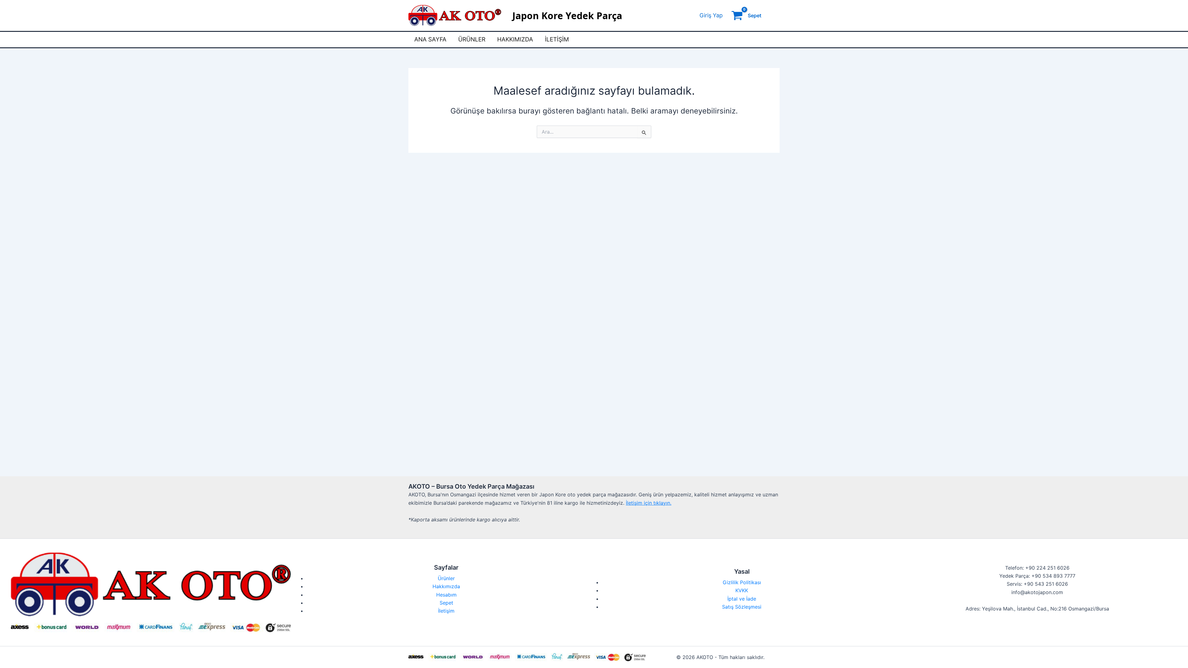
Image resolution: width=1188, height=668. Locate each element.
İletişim (557, 39)
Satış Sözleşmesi (741, 607)
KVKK (741, 590)
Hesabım (446, 595)
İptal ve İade (741, 599)
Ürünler (471, 39)
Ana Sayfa (430, 39)
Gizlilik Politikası (742, 582)
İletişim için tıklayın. (648, 503)
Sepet (446, 603)
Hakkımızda (515, 39)
